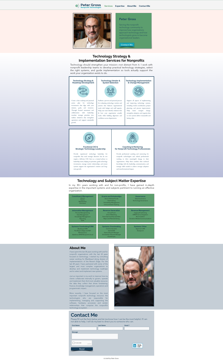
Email (126, 325)
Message (75, 332)
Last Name (102, 325)
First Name (76, 325)
